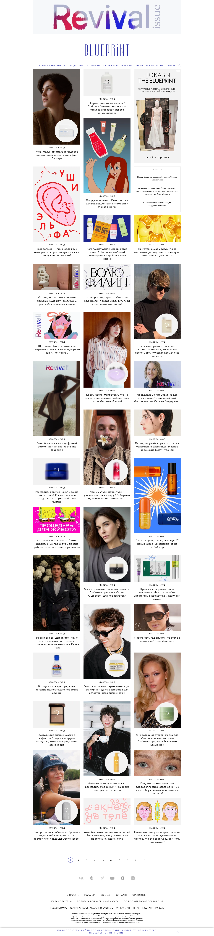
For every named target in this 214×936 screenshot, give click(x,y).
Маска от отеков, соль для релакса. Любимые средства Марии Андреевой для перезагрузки (107, 592)
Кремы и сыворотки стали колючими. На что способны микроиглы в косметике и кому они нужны (157, 594)
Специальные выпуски (52, 66)
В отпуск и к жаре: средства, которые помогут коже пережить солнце (57, 689)
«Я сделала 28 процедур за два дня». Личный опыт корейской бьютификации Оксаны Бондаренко (157, 398)
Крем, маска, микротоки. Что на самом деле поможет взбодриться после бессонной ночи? (107, 398)
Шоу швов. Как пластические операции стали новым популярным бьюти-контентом (57, 349)
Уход (62, 148)
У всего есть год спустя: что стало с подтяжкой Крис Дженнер (157, 640)
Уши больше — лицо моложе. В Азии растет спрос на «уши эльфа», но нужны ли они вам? (57, 252)
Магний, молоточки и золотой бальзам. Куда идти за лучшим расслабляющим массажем (57, 301)
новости (157, 170)
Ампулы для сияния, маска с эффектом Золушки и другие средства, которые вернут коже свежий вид (57, 740)
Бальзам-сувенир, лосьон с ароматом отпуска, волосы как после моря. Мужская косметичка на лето (157, 351)
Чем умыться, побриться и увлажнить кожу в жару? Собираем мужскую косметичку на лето (107, 495)
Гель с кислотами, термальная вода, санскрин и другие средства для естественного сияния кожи (107, 689)
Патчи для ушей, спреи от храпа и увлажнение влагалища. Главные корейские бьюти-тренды (157, 446)
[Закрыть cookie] (177, 932)
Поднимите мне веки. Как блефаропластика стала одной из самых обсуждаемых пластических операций (157, 788)
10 (143, 860)
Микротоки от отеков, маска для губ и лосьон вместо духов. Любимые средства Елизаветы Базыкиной (157, 740)
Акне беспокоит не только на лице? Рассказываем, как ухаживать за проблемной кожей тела (107, 835)
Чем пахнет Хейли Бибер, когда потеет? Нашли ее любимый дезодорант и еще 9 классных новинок (107, 254)
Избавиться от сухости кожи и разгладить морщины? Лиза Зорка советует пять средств (107, 787)
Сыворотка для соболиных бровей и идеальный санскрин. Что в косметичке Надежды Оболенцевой (57, 835)
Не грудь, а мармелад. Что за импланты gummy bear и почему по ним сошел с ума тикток (157, 252)
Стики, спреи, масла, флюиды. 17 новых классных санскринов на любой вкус (157, 544)
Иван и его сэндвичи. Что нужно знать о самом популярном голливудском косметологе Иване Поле (57, 643)
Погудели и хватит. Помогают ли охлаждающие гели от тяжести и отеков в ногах (107, 203)
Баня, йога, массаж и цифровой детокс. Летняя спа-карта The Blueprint (57, 446)
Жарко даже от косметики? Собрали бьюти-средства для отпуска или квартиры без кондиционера (107, 108)
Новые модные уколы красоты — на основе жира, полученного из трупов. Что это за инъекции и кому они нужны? (157, 837)
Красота (53, 148)
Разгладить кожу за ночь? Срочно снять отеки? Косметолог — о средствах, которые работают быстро (56, 497)
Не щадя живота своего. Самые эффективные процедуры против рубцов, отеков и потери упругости (57, 544)
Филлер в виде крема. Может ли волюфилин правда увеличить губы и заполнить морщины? (107, 301)
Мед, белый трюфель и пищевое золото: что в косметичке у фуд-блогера (57, 155)
